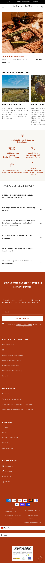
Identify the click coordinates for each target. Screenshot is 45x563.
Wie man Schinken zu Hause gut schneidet (17, 409)
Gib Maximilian (7, 448)
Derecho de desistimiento (11, 360)
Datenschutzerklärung (24, 324)
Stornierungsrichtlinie (32, 522)
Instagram (9, 466)
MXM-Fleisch (7, 443)
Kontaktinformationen (12, 515)
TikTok (7, 481)
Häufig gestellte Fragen (10, 365)
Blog (4, 350)
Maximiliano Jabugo (12, 511)
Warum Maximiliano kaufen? (12, 399)
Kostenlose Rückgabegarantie (12, 355)
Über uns (5, 394)
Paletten (5, 432)
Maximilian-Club (8, 345)
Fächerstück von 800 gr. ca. (14, 59)
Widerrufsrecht (32, 515)
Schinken (5, 427)
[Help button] (40, 558)
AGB (12, 522)
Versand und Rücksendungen (12, 371)
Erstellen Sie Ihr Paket (10, 438)
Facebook (8, 471)
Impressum (12, 519)
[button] (3, 6)
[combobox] (22, 528)
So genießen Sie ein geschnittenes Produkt (17, 404)
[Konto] (37, 6)
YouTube (8, 476)
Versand (33, 519)
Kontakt (5, 376)
